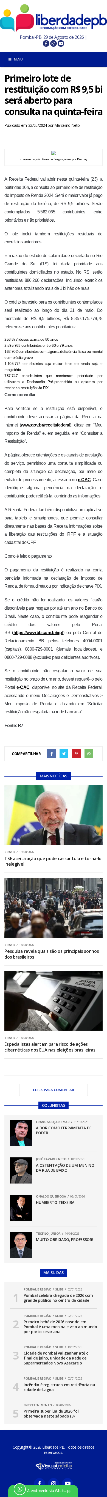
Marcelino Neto (67, 125)
